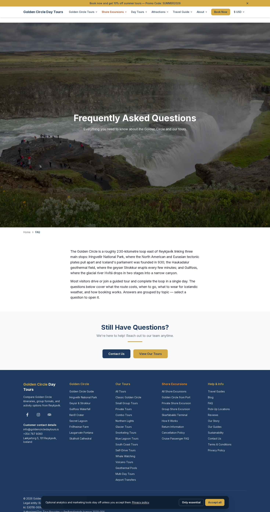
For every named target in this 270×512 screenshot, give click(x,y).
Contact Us (116, 354)
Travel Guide (181, 11)
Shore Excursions (113, 11)
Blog (210, 397)
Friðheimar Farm (79, 426)
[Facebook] (27, 415)
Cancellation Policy (173, 432)
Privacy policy (140, 502)
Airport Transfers (126, 479)
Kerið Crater (76, 415)
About (200, 11)
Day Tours (137, 11)
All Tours (121, 391)
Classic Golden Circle (128, 397)
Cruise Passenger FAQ (175, 438)
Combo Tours (124, 415)
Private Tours (124, 409)
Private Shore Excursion (176, 403)
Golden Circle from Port (176, 397)
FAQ (210, 403)
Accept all (215, 502)
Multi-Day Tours (125, 473)
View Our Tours (150, 354)
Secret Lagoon (78, 420)
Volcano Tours (124, 462)
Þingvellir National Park (83, 397)
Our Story (213, 420)
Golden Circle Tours (81, 11)
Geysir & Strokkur (80, 403)
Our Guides (215, 426)
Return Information (173, 426)
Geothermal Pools (126, 468)
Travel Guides (216, 391)
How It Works (170, 420)
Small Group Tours (127, 403)
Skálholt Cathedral (80, 438)
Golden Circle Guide (81, 391)
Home (26, 232)
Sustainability (216, 432)
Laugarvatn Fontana (81, 432)
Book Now (220, 11)
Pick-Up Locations (219, 409)
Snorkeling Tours (126, 432)
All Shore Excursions (174, 391)
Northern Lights (125, 420)
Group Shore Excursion (176, 409)
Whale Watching (125, 456)
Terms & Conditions (219, 444)
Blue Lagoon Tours (127, 438)
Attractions (158, 11)
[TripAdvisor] (49, 415)
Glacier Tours (124, 426)
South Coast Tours (127, 444)
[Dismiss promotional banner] (247, 3)
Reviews (213, 415)
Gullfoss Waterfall (79, 409)
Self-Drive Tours (126, 450)
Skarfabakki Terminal (174, 415)
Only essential (191, 502)
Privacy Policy (216, 450)
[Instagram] (38, 415)
